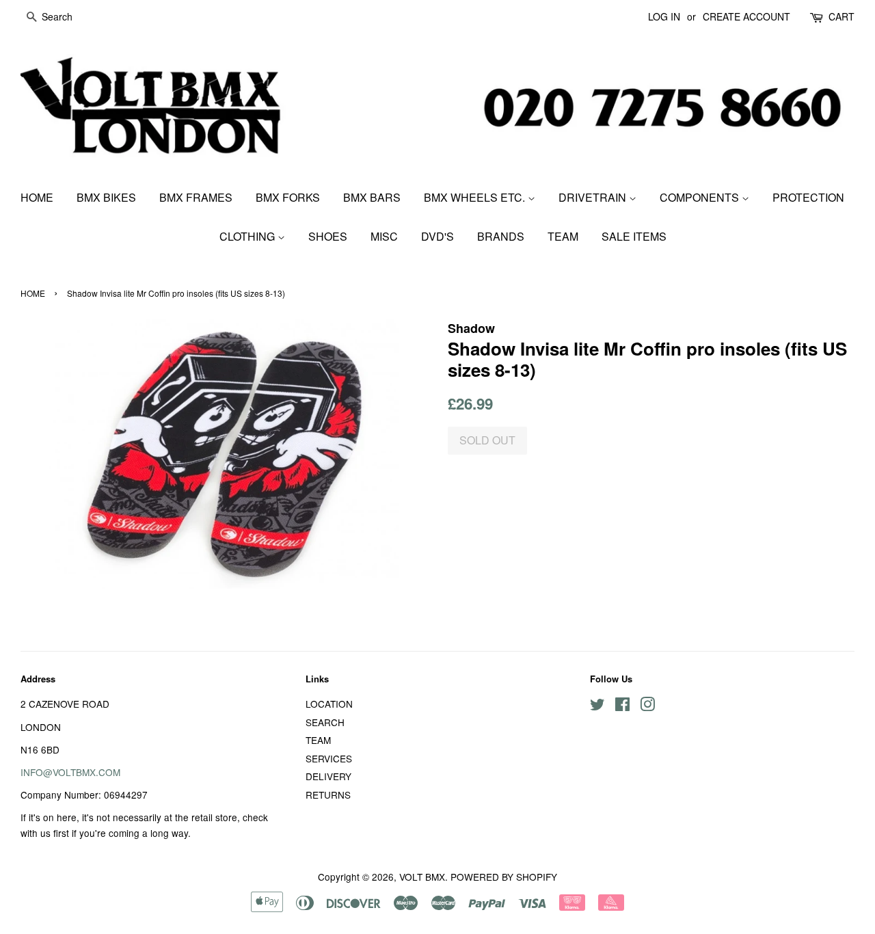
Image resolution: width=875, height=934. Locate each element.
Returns (328, 794)
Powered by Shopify (503, 876)
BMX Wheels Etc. (476, 197)
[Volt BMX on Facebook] (622, 706)
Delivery (328, 776)
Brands (500, 236)
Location (329, 703)
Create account (746, 16)
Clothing (248, 236)
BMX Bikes (106, 197)
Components (701, 197)
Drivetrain (593, 197)
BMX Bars (372, 197)
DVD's (437, 236)
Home (37, 197)
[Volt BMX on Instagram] (647, 706)
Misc (384, 236)
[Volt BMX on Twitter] (597, 706)
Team (563, 236)
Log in (664, 16)
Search (325, 722)
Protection (808, 197)
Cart (841, 16)
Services (329, 758)
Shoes (327, 236)
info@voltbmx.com (70, 772)
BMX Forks (288, 197)
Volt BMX (422, 876)
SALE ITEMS (634, 236)
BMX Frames (195, 197)
